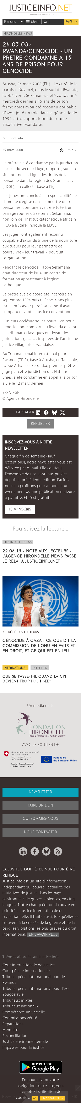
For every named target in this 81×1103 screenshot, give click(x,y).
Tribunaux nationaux (20, 1006)
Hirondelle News (18, 33)
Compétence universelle (23, 1012)
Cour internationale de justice (28, 965)
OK (34, 1098)
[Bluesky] (46, 851)
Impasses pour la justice (23, 1048)
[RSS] (58, 851)
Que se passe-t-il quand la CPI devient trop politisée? (34, 678)
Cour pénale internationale (26, 971)
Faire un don (40, 806)
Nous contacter (40, 832)
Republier (40, 424)
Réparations (12, 1024)
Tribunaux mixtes (17, 1001)
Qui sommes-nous (40, 819)
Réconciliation (14, 1036)
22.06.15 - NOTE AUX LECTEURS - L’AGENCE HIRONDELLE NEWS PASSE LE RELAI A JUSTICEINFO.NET (39, 555)
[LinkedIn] (23, 851)
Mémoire (10, 1030)
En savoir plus (52, 1098)
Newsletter (40, 792)
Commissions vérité (19, 1018)
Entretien (39, 668)
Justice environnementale (25, 1042)
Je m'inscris (20, 509)
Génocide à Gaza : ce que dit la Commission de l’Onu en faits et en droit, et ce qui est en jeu (39, 645)
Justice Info (15, 138)
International (15, 668)
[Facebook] (35, 851)
